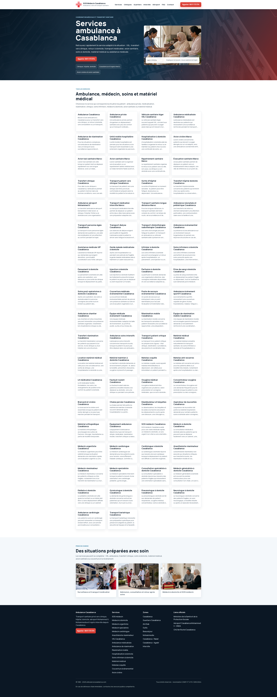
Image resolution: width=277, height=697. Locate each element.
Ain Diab (146, 624)
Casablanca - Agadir (151, 643)
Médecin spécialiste (120, 628)
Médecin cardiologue (120, 631)
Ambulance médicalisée (121, 643)
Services (118, 4)
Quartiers (138, 4)
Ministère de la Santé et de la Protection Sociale (185, 618)
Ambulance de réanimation (123, 646)
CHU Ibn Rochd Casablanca (184, 629)
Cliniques (128, 4)
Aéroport (156, 4)
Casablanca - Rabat (151, 639)
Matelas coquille (119, 665)
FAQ (163, 4)
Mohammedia (148, 635)
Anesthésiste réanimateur (123, 635)
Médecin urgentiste (120, 624)
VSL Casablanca (118, 639)
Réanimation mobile (120, 650)
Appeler (190, 4)
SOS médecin (117, 616)
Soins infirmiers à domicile (122, 657)
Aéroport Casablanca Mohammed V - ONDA (187, 624)
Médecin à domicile (120, 620)
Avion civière (117, 672)
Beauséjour (147, 631)
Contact (170, 4)
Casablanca (147, 616)
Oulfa (145, 628)
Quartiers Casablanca (152, 620)
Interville (147, 4)
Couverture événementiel (122, 669)
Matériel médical (119, 661)
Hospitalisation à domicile (122, 654)
